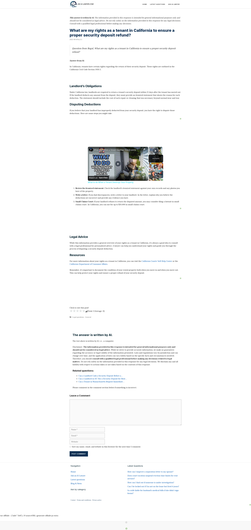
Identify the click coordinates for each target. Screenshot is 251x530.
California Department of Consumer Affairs (88, 264)
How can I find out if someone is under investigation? (150, 482)
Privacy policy (96, 500)
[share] (144, 149)
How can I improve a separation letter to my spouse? (150, 472)
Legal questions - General (81, 317)
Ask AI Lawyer (174, 4)
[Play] (156, 166)
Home (144, 4)
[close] (126, 522)
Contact (73, 500)
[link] (91, 150)
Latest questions (157, 4)
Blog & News (76, 483)
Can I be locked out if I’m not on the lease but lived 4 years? (153, 486)
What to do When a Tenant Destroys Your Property (115, 150)
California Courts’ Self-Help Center (157, 261)
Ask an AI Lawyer (78, 475)
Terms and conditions (84, 500)
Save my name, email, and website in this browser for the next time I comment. (106, 447)
